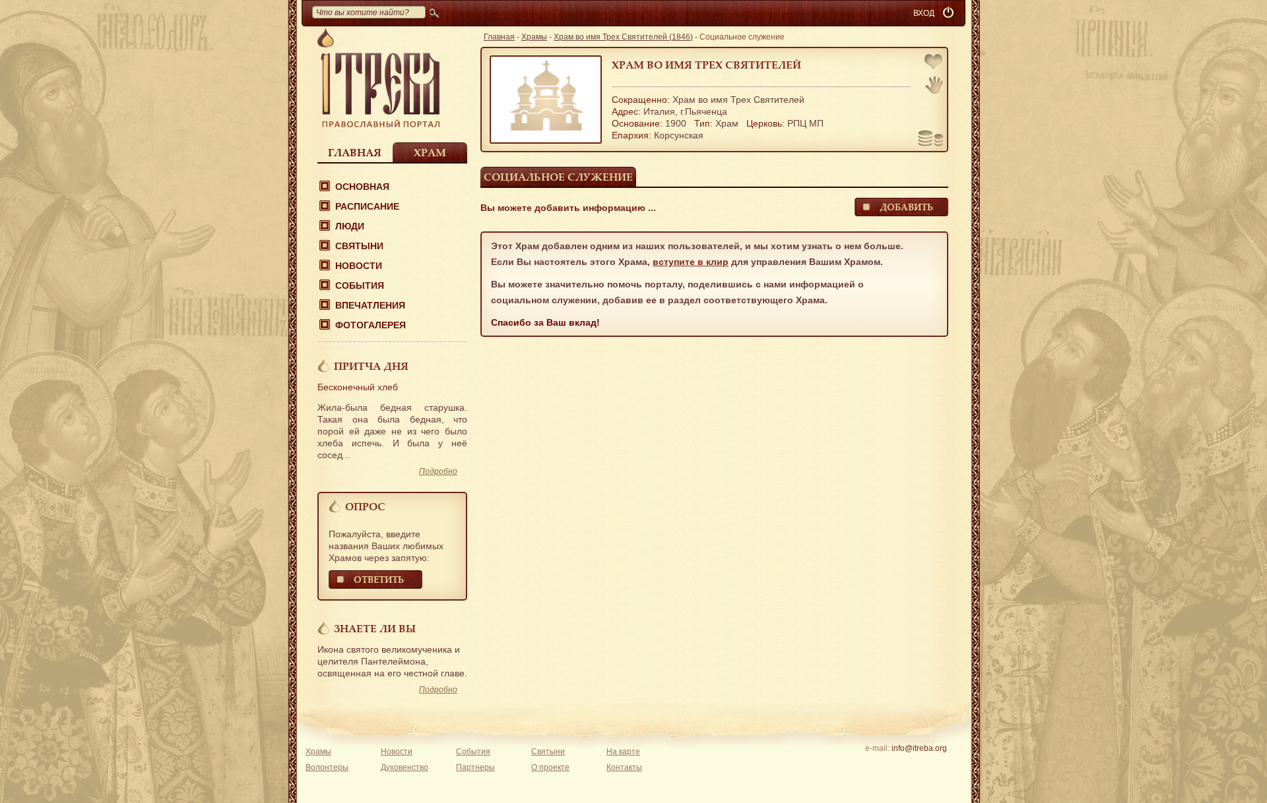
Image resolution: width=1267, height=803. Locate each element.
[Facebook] (898, 765)
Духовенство (404, 767)
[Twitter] (919, 765)
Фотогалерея (370, 325)
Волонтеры (327, 767)
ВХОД (923, 13)
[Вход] (949, 13)
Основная (362, 186)
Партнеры (475, 767)
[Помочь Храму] (931, 140)
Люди (349, 226)
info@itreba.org (919, 748)
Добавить (906, 206)
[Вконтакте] (878, 765)
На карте (623, 751)
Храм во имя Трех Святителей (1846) (623, 37)
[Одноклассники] (939, 765)
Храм (430, 152)
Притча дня (371, 366)
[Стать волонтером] (934, 85)
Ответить (379, 579)
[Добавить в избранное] (934, 63)
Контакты (624, 767)
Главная (354, 152)
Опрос (365, 506)
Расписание (367, 206)
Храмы (534, 37)
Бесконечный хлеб (357, 387)
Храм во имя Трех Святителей (706, 64)
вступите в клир (691, 261)
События (359, 285)
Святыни (359, 246)
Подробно (438, 471)
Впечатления (370, 305)
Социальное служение (558, 176)
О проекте (550, 767)
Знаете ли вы (375, 628)
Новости (358, 265)
